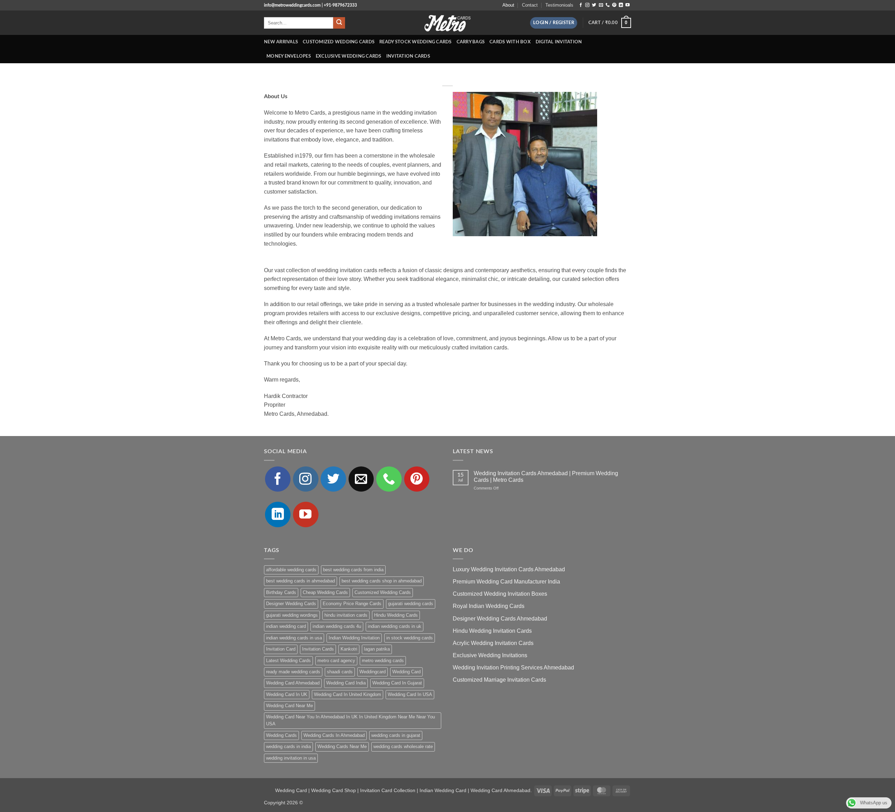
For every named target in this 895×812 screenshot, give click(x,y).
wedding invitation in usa (291, 758)
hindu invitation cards (345, 615)
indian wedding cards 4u (337, 626)
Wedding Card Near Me (289, 705)
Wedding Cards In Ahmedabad (334, 735)
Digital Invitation (559, 42)
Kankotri (349, 649)
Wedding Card (406, 671)
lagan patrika (377, 649)
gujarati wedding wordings (292, 615)
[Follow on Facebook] (581, 5)
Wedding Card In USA (410, 694)
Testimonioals (559, 5)
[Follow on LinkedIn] (621, 5)
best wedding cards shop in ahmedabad (382, 580)
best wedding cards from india (353, 569)
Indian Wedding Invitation (354, 637)
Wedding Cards (281, 735)
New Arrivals (281, 42)
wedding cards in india (288, 746)
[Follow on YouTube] (627, 5)
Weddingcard (372, 671)
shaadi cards (340, 671)
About (508, 5)
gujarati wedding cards (410, 603)
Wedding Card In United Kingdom (347, 694)
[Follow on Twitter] (594, 5)
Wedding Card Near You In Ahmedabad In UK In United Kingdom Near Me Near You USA (350, 720)
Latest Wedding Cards (288, 660)
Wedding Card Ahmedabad (293, 683)
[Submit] (339, 23)
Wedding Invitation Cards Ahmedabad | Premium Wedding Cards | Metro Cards (546, 476)
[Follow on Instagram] (587, 5)
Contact (530, 5)
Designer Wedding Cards (291, 603)
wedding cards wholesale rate (403, 746)
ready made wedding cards (293, 671)
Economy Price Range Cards (352, 603)
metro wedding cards (383, 660)
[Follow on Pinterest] (614, 5)
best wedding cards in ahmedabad (300, 580)
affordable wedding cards (291, 569)
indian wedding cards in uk (394, 626)
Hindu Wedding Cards (396, 615)
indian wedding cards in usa (294, 637)
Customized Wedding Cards (338, 42)
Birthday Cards (281, 592)
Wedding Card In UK (286, 694)
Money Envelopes (288, 56)
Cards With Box (510, 42)
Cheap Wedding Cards (325, 592)
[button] (553, 23)
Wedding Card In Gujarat (397, 683)
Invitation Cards (408, 56)
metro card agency (336, 660)
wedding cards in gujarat (395, 735)
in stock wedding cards (409, 637)
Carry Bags (471, 42)
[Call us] (608, 5)
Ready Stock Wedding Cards (415, 42)
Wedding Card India (346, 683)
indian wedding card (286, 626)
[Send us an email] (601, 5)
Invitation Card (280, 649)
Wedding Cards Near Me (342, 746)
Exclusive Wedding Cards (348, 56)
